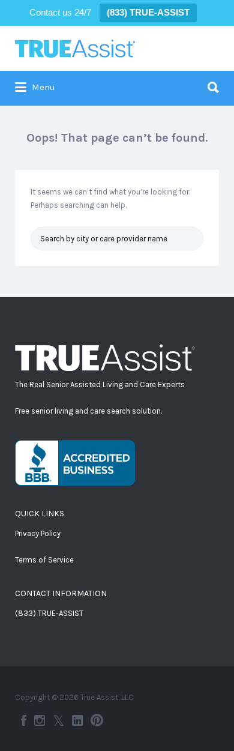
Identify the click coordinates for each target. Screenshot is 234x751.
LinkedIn (77, 720)
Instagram (39, 720)
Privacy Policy (38, 533)
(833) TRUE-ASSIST (49, 613)
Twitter (58, 720)
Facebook (23, 720)
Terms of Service (44, 559)
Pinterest (97, 720)
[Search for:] (117, 82)
